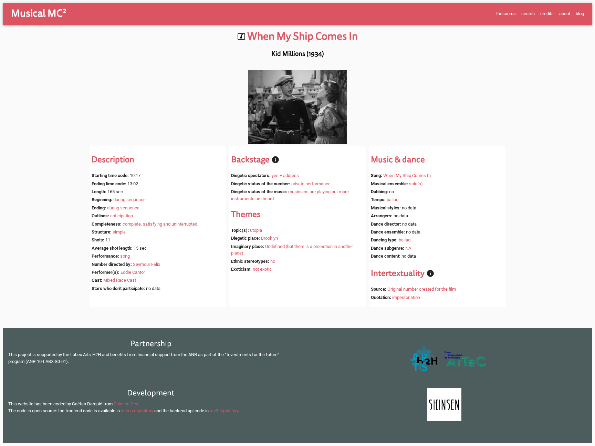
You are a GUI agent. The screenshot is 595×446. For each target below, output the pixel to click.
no (272, 261)
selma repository (137, 410)
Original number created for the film (421, 289)
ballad (392, 199)
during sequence (129, 199)
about (564, 13)
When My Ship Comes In (407, 175)
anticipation (121, 215)
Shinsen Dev (126, 403)
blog (580, 13)
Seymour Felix (146, 264)
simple (119, 232)
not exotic (262, 269)
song (125, 256)
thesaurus (506, 13)
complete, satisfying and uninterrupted (160, 224)
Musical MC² (38, 13)
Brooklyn (269, 238)
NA (408, 248)
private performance (311, 183)
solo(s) (416, 183)
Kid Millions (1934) (297, 53)
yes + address (285, 175)
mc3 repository (224, 410)
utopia (256, 230)
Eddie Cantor (133, 272)
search (528, 13)
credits (547, 13)
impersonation (406, 297)
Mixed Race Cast (119, 280)
